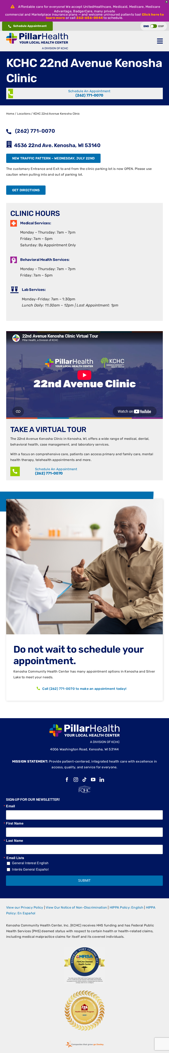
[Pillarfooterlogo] (84, 726)
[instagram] (76, 779)
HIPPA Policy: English (126, 907)
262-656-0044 (89, 18)
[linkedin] (102, 779)
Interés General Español (30, 869)
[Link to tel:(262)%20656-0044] (15, 471)
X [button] (166, 2)
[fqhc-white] (84, 787)
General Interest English (30, 863)
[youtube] (93, 779)
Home (10, 113)
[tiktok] (84, 779)
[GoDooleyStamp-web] (84, 1041)
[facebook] (67, 779)
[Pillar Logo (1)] (37, 34)
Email (10, 806)
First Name (14, 823)
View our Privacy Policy (24, 907)
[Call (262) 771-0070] (84, 93)
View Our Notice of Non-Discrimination (76, 907)
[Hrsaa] (84, 948)
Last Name (14, 840)
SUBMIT (84, 880)
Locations (24, 113)
